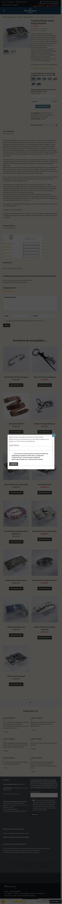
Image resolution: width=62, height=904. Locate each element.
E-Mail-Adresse (14, 445)
